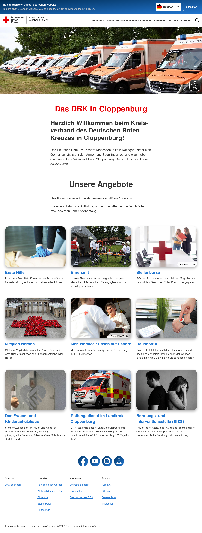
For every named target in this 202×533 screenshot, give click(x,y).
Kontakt (106, 484)
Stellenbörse (148, 272)
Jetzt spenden (13, 484)
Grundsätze (76, 491)
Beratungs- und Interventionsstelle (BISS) (160, 418)
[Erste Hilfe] (35, 246)
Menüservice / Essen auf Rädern (101, 344)
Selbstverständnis (80, 484)
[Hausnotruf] (166, 318)
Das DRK (172, 20)
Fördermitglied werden (50, 484)
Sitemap (106, 491)
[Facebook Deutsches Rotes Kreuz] (83, 461)
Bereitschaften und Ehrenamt (134, 20)
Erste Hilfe (15, 272)
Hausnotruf (146, 344)
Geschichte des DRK (81, 497)
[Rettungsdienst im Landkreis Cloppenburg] (101, 390)
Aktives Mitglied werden (50, 491)
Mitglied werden (20, 344)
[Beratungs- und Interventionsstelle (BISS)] (166, 390)
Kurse (110, 20)
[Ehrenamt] (101, 246)
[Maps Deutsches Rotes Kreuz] (119, 461)
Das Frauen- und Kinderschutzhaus (22, 418)
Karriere (186, 20)
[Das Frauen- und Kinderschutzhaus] (35, 390)
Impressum (108, 503)
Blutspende (43, 510)
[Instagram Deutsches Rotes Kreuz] (107, 461)
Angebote (98, 20)
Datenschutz (109, 497)
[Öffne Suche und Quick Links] (196, 20)
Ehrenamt (80, 272)
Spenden (159, 20)
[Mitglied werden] (35, 318)
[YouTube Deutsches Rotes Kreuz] (95, 461)
